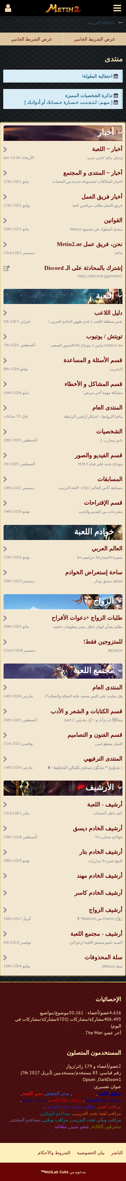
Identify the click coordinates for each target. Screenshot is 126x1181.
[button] (117, 8)
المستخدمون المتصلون (94, 1052)
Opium (89, 1079)
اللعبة (105, 295)
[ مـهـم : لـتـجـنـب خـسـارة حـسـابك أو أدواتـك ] (68, 102)
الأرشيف (100, 787)
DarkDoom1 (109, 1079)
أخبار (106, 132)
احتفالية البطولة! (97, 76)
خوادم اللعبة (94, 531)
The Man (93, 1033)
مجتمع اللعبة (93, 670)
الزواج (103, 600)
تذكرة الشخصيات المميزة (88, 95)
